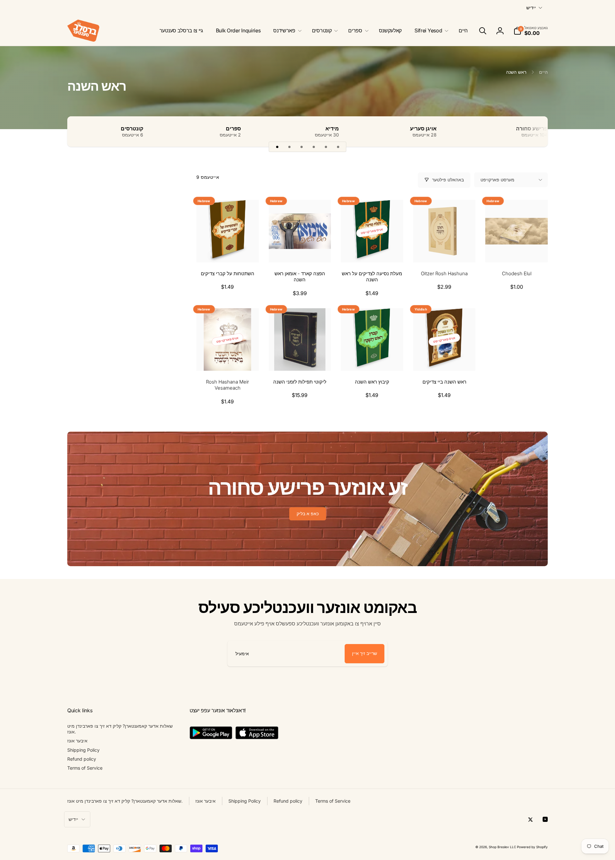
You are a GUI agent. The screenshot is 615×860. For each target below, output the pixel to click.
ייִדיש (531, 7)
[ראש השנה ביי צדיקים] (445, 359)
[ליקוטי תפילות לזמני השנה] (300, 359)
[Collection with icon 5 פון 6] (326, 147)
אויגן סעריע (423, 128)
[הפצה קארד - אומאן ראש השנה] (300, 251)
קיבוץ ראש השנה (372, 382)
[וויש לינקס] (83, 131)
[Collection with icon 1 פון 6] (277, 147)
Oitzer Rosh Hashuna (444, 273)
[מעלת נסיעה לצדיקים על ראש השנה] (372, 251)
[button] (430, 31)
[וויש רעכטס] (532, 131)
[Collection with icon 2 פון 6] (289, 147)
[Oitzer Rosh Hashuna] (445, 251)
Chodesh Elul (516, 273)
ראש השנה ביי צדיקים (444, 382)
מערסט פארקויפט (497, 179)
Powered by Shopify (532, 847)
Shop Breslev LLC (502, 847)
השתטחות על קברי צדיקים (227, 273)
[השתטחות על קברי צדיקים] (228, 251)
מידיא (332, 128)
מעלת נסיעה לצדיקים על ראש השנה (372, 276)
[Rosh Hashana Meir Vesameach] (228, 359)
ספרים (233, 128)
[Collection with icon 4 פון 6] (313, 147)
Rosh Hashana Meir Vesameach (227, 385)
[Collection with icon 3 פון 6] (301, 147)
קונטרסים (132, 128)
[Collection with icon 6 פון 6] (338, 147)
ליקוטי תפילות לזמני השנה (299, 382)
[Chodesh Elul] (517, 251)
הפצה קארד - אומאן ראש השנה (300, 276)
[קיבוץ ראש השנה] (372, 359)
